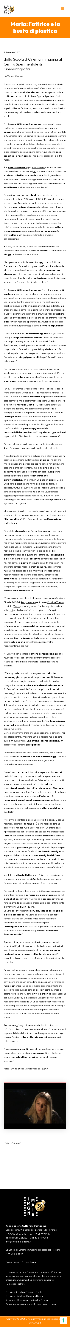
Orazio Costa (43, 404)
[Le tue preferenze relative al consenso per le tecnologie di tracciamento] (63, 1320)
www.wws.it (35, 1322)
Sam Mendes (38, 167)
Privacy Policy (28, 1261)
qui (34, 171)
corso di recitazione (13, 147)
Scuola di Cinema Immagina (24, 123)
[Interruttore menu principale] (62, 8)
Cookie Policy (12, 1261)
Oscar (17, 606)
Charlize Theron (55, 602)
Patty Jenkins (28, 602)
